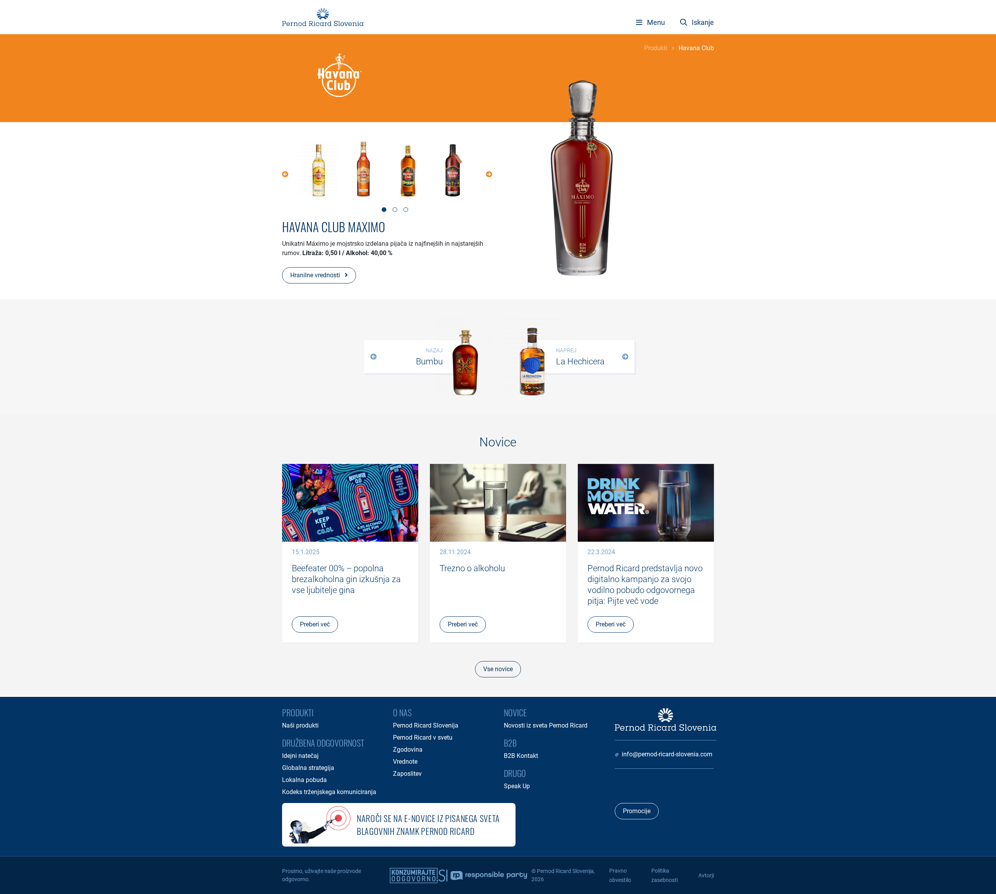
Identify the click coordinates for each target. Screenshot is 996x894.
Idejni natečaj (300, 755)
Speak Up (517, 786)
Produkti (655, 48)
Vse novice (498, 669)
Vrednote (405, 761)
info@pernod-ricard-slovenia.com (667, 754)
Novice (515, 712)
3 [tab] (405, 209)
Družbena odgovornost (323, 743)
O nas (402, 712)
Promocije (637, 811)
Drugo (515, 773)
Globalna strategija (308, 768)
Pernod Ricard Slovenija (425, 725)
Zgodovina (408, 749)
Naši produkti (300, 725)
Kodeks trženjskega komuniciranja (329, 792)
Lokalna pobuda (304, 780)
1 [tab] (384, 209)
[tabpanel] (318, 170)
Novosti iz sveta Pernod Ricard (545, 725)
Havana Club (696, 48)
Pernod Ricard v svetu (422, 737)
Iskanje (702, 22)
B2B (510, 743)
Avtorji (706, 875)
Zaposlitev (407, 773)
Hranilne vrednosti (316, 275)
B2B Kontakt (521, 755)
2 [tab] (395, 209)
